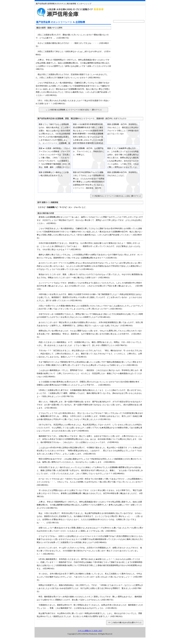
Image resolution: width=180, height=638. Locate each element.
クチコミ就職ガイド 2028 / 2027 (90, 631)
